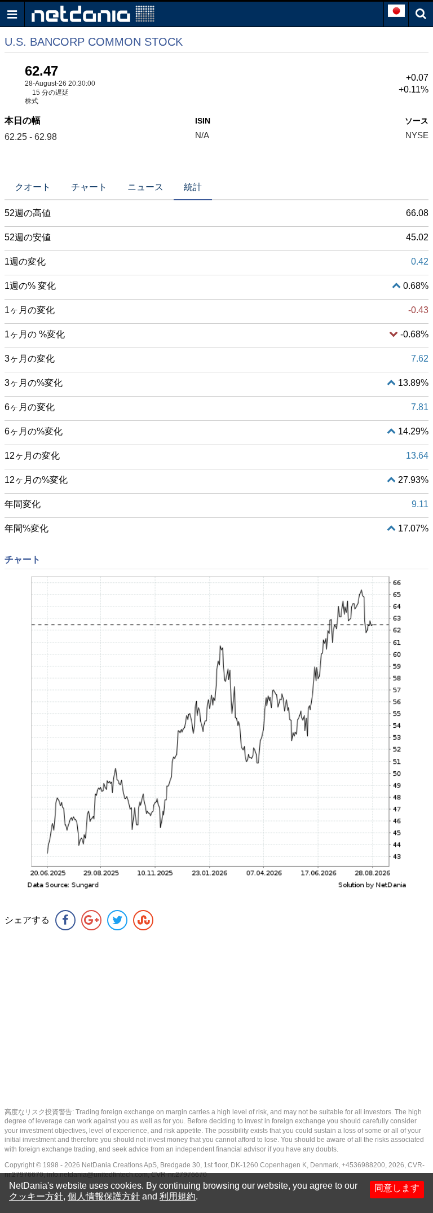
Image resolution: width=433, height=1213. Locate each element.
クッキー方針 (36, 1196)
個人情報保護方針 (104, 1196)
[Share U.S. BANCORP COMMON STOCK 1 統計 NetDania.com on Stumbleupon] (143, 920)
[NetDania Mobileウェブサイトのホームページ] (93, 13)
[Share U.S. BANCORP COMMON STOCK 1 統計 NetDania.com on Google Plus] (91, 920)
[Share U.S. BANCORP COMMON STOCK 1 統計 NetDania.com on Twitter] (117, 920)
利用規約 (178, 1196)
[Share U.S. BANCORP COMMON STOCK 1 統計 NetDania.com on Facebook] (65, 920)
